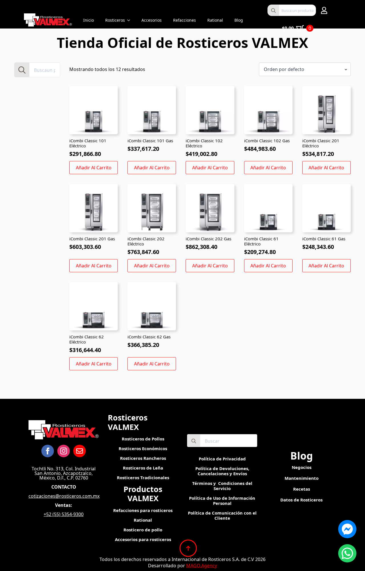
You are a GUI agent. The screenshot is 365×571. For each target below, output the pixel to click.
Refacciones (184, 20)
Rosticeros (115, 20)
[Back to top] (188, 548)
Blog (238, 20)
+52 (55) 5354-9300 (64, 514)
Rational (215, 20)
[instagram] (63, 451)
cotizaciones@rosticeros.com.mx (64, 496)
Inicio (88, 20)
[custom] (79, 451)
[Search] (273, 10)
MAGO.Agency (201, 565)
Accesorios (151, 20)
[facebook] (47, 451)
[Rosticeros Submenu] (130, 20)
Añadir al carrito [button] (93, 167)
